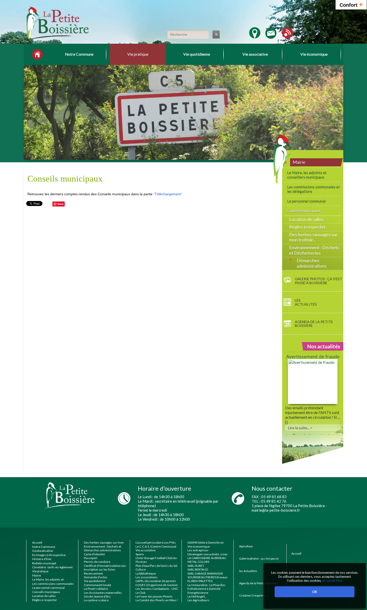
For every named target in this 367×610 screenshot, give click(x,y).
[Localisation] (254, 36)
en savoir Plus (332, 581)
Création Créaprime (252, 595)
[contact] (270, 36)
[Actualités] (287, 36)
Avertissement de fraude (313, 356)
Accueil (296, 553)
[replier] (287, 161)
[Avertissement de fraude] (312, 382)
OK (314, 592)
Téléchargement (168, 194)
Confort (351, 4)
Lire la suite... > (300, 427)
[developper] (288, 259)
